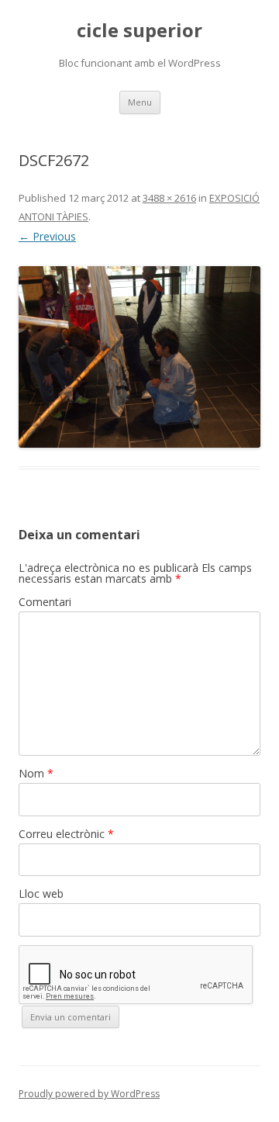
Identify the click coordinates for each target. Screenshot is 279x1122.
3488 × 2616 (169, 198)
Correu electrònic (66, 833)
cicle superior (139, 31)
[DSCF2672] (139, 357)
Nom (36, 773)
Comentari (45, 601)
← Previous (47, 236)
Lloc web (41, 893)
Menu (140, 102)
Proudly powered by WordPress (89, 1093)
